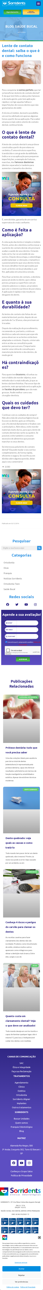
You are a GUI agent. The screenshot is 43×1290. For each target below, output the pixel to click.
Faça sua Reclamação (21, 1071)
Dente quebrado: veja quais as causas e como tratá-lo (18, 843)
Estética (21, 1091)
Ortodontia (9, 562)
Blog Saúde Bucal (21, 26)
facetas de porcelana (15, 389)
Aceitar (21, 1269)
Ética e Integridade (21, 1067)
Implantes (21, 1103)
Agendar (23, 659)
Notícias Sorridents (13, 578)
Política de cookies (13, 1287)
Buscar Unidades (21, 1118)
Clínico (21, 1087)
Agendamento (21, 1082)
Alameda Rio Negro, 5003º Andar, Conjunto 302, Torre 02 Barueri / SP (21, 1149)
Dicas (6, 568)
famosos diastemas (24, 162)
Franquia (8, 573)
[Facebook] (8, 604)
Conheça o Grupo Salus (21, 1171)
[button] (39, 1237)
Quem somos (21, 1123)
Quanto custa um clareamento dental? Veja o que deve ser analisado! (20, 1021)
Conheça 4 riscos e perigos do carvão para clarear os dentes (20, 927)
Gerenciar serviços (21, 1262)
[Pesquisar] (39, 548)
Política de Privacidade (27, 1287)
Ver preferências (21, 1282)
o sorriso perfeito (25, 90)
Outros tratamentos (21, 1107)
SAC (22, 1063)
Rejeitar (21, 1275)
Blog (21, 1131)
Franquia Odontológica (21, 1127)
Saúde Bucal (9, 589)
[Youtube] (26, 604)
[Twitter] (17, 604)
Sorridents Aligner (21, 1099)
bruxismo (20, 374)
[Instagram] (35, 604)
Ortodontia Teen (12, 584)
